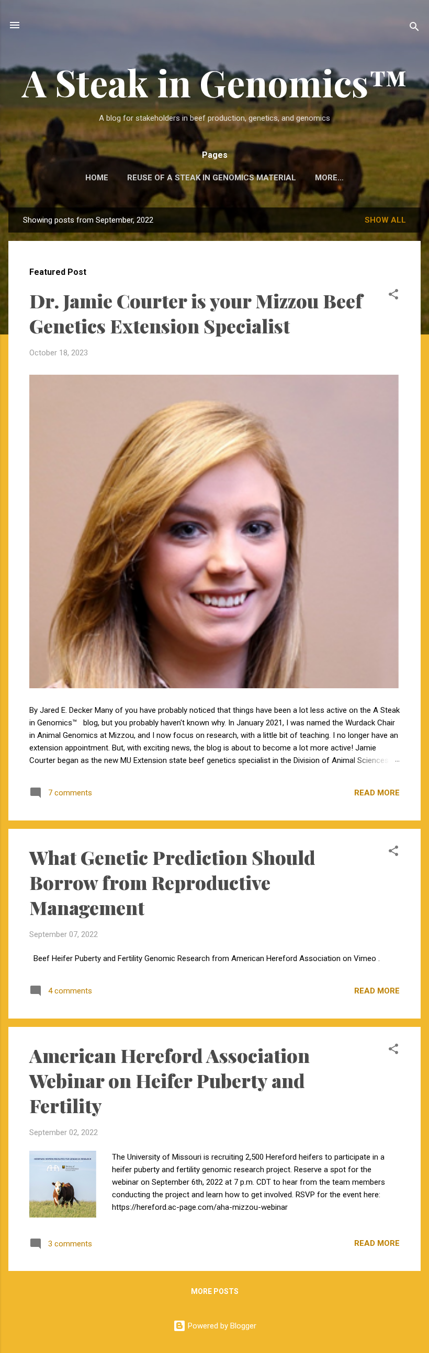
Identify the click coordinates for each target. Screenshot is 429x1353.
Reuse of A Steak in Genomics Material (211, 177)
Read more (377, 792)
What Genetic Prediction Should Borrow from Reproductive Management (172, 882)
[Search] (414, 28)
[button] (393, 296)
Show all (385, 220)
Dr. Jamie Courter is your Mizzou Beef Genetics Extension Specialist (196, 313)
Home (96, 177)
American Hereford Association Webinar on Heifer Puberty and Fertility (169, 1080)
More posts (215, 1291)
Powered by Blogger (221, 1326)
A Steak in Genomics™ (215, 82)
